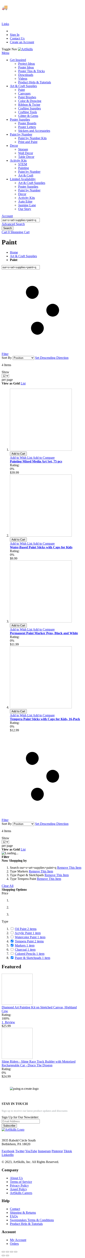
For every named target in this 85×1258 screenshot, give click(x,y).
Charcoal (25, 949)
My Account (18, 1240)
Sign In (14, 34)
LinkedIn (8, 1155)
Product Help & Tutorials (26, 1224)
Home (14, 252)
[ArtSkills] (25, 49)
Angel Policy (18, 1189)
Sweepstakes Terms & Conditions (32, 1220)
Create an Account (22, 42)
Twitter (20, 1151)
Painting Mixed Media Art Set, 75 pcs (36, 461)
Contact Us (17, 38)
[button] (21, 457)
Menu (5, 53)
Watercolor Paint (30, 937)
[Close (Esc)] (3, 1251)
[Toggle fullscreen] (11, 1251)
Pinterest (57, 1151)
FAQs (14, 1216)
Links (5, 24)
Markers (24, 945)
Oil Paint (26, 929)
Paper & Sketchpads (32, 958)
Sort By (7, 357)
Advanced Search (13, 224)
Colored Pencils (29, 953)
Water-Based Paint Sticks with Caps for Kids (41, 547)
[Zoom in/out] (15, 1251)
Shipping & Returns (23, 1212)
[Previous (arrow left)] (3, 1255)
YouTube (31, 1151)
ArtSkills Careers (21, 1193)
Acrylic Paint (28, 933)
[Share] (7, 1251)
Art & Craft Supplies (23, 256)
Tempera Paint (29, 941)
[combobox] (21, 220)
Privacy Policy (19, 1185)
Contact (15, 1209)
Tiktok (68, 1151)
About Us (16, 1178)
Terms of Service (21, 1182)
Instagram (44, 1151)
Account (7, 216)
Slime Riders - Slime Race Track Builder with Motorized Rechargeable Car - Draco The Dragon (39, 1063)
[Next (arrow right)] (7, 1255)
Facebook (8, 1151)
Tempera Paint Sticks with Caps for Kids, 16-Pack (45, 719)
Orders (14, 1243)
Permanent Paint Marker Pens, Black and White (44, 633)
